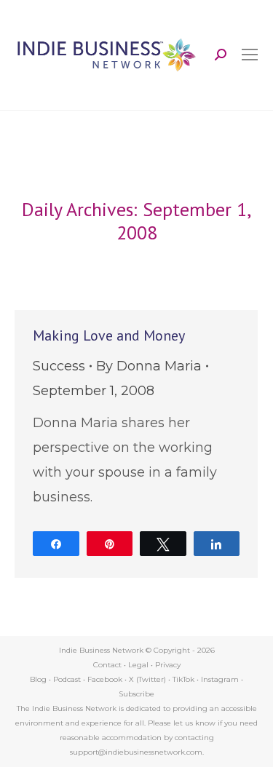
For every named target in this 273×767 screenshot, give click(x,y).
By (149, 366)
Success (59, 366)
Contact (107, 664)
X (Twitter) (148, 679)
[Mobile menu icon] (249, 54)
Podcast (67, 679)
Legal (138, 664)
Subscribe (136, 694)
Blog (38, 679)
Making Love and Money (109, 335)
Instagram (220, 679)
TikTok (183, 679)
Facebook (104, 679)
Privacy (168, 664)
